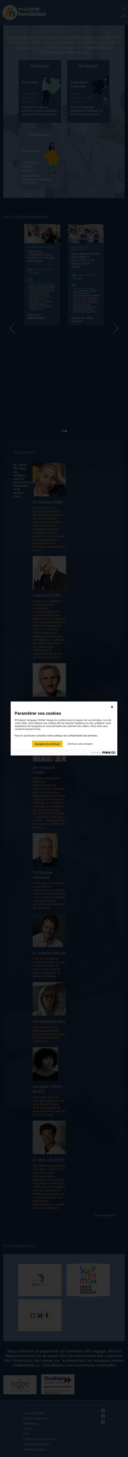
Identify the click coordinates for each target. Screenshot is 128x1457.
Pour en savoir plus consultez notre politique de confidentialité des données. (56, 735)
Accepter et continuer (47, 743)
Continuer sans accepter (80, 743)
